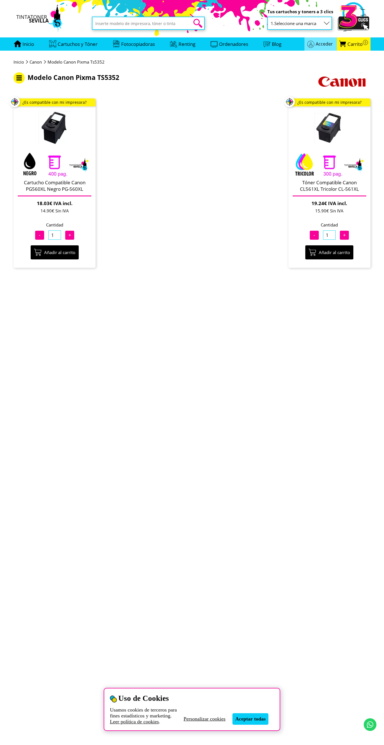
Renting (187, 44)
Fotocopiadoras (138, 44)
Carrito (356, 44)
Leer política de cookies (134, 721)
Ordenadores (233, 44)
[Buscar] (197, 23)
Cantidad (54, 225)
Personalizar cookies (204, 719)
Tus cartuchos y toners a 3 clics (300, 11)
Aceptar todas (250, 719)
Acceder (324, 44)
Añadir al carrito (59, 252)
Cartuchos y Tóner (78, 44)
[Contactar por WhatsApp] (370, 724)
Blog (276, 44)
